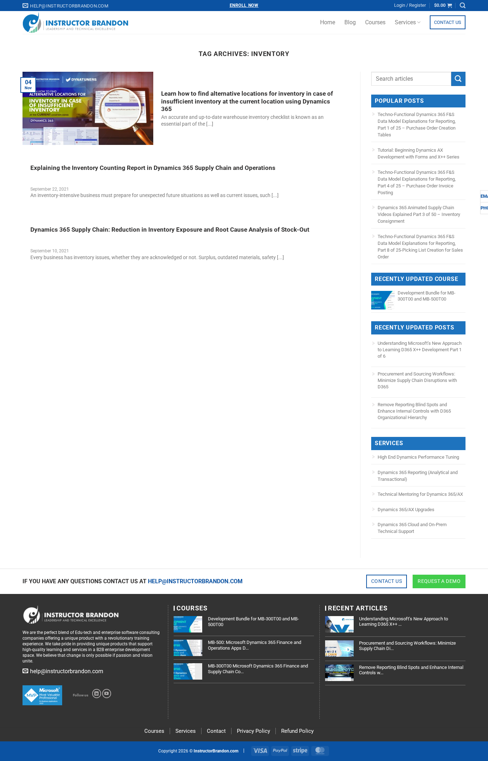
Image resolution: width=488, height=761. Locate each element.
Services (405, 22)
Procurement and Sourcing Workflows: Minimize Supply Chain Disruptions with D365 (417, 380)
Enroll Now (244, 5)
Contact (216, 731)
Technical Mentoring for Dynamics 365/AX (420, 494)
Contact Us (447, 22)
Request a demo (439, 581)
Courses (375, 22)
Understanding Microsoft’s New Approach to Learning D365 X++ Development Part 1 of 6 (420, 350)
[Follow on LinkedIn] (96, 693)
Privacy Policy (253, 731)
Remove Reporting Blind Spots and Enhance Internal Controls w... (411, 670)
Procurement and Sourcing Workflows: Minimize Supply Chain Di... (407, 645)
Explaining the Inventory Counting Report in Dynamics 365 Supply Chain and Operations (152, 168)
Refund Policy (297, 731)
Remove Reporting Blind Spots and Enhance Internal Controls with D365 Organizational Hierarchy (414, 411)
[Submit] (458, 79)
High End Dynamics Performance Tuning (418, 457)
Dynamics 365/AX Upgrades (406, 509)
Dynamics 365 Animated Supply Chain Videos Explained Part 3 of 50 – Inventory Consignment (419, 214)
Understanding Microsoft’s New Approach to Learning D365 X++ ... (403, 621)
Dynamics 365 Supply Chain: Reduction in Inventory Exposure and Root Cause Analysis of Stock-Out (169, 229)
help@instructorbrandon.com (195, 581)
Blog (350, 22)
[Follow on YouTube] (106, 693)
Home (327, 22)
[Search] (462, 5)
